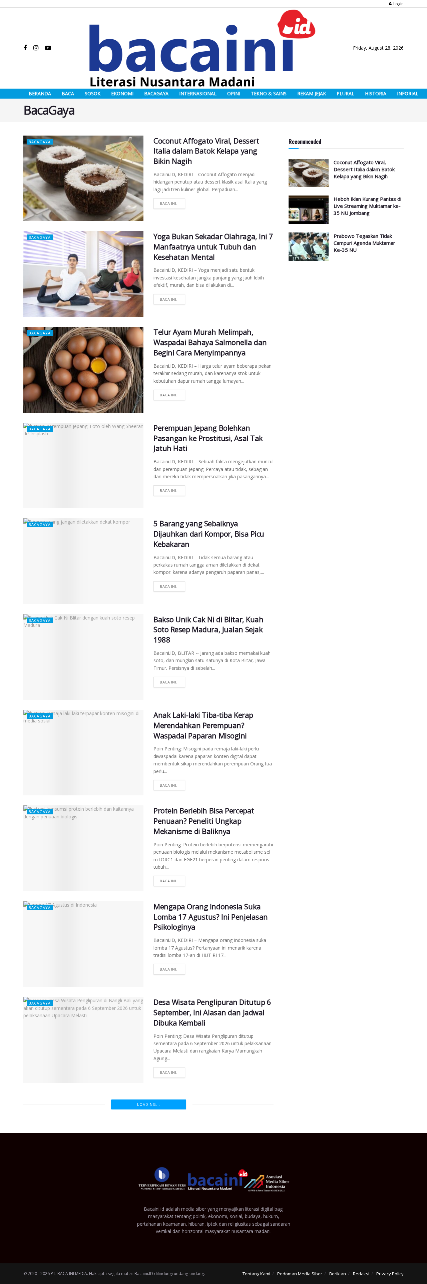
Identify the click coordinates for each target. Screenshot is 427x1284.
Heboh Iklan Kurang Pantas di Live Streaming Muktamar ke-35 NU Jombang (367, 206)
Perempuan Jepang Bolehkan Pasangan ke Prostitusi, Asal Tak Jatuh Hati (208, 438)
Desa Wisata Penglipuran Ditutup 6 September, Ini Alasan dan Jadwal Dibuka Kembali (212, 1012)
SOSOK (92, 93)
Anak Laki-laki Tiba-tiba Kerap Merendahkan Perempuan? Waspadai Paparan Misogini (203, 725)
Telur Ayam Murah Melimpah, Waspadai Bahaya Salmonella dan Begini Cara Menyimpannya (210, 342)
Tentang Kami (256, 1274)
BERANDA (40, 93)
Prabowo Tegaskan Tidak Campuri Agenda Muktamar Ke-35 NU (364, 242)
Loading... (148, 1104)
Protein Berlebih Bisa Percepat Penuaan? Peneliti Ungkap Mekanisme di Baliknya (203, 820)
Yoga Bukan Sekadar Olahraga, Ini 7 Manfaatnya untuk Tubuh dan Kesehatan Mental (213, 246)
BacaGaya (40, 141)
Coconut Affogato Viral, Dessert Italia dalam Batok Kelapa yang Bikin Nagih (206, 151)
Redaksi (361, 1274)
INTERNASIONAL (198, 93)
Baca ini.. (169, 203)
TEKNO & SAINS (269, 93)
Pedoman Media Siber (299, 1274)
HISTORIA (375, 93)
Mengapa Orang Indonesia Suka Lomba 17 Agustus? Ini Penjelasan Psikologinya (210, 916)
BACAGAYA (156, 93)
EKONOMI (122, 93)
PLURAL (345, 93)
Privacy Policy (390, 1274)
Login (398, 4)
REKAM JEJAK (311, 93)
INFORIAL (407, 93)
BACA (68, 93)
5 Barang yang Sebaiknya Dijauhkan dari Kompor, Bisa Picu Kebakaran (208, 533)
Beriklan (337, 1274)
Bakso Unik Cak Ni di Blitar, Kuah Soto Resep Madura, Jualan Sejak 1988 (208, 629)
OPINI (233, 93)
